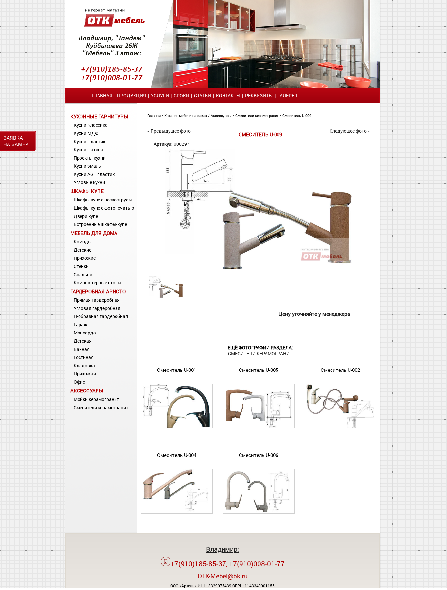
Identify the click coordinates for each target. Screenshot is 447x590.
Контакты (228, 95)
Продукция (131, 95)
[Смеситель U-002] (340, 427)
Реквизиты (259, 95)
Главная (102, 95)
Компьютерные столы (97, 282)
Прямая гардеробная (97, 300)
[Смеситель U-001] (176, 427)
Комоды (83, 241)
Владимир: (222, 549)
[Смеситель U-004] (176, 512)
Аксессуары (86, 390)
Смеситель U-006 (258, 455)
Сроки (181, 95)
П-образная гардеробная (101, 316)
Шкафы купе (87, 191)
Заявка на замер (15, 140)
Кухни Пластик (89, 141)
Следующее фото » (350, 131)
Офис (79, 382)
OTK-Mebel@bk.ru (223, 576)
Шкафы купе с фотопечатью (104, 208)
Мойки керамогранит (96, 399)
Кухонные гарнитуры (99, 116)
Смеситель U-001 (176, 370)
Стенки (81, 266)
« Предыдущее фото (169, 131)
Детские (82, 250)
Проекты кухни (90, 158)
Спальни (83, 274)
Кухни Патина (88, 149)
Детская (83, 341)
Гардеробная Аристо (98, 291)
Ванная (82, 349)
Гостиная (84, 357)
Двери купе (86, 216)
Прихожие (85, 258)
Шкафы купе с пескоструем (103, 200)
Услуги (160, 95)
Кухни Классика (91, 125)
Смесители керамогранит (101, 407)
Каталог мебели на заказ (186, 115)
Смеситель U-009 (296, 115)
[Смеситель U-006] (258, 512)
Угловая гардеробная (97, 308)
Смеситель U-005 (258, 370)
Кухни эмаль (87, 166)
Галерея (287, 95)
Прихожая (85, 374)
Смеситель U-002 (340, 370)
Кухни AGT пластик (94, 174)
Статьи (202, 95)
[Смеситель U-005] (258, 427)
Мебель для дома (93, 233)
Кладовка (84, 365)
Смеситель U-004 (176, 455)
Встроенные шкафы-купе (100, 224)
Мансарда (85, 333)
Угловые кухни (89, 182)
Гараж (80, 324)
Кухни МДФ (86, 133)
